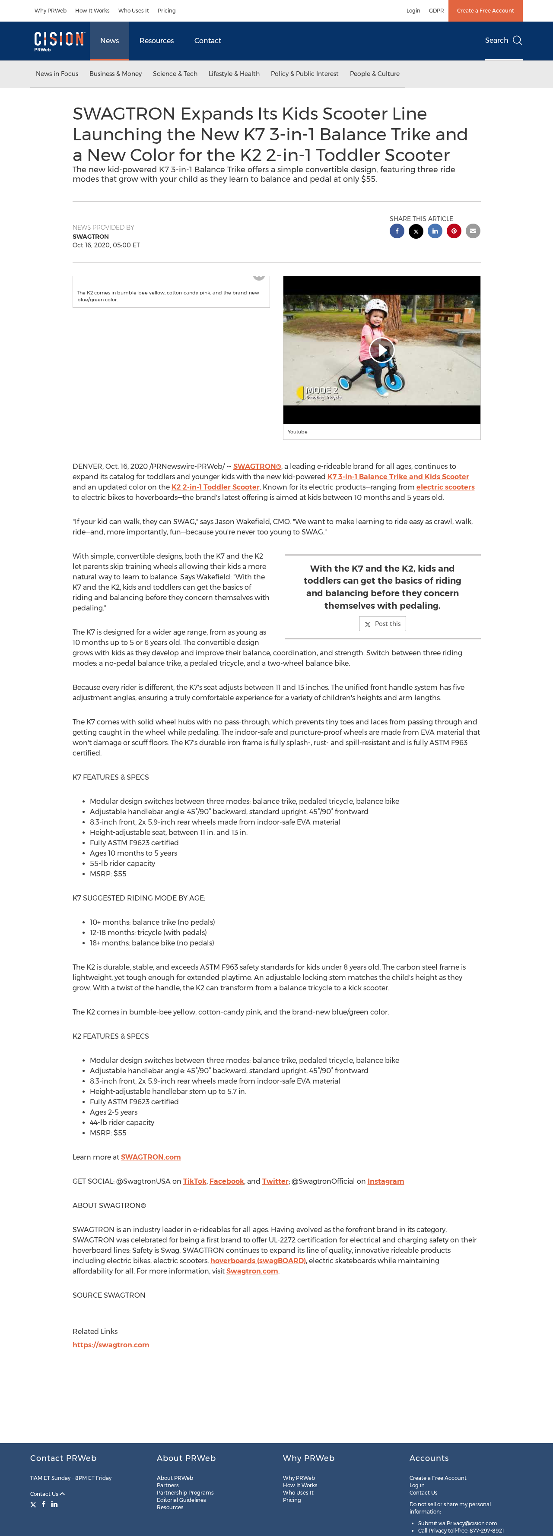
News (109, 41)
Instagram (386, 1181)
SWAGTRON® (257, 466)
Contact (207, 41)
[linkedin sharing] (435, 232)
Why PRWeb (51, 10)
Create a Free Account (485, 10)
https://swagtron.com (111, 1345)
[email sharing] (473, 232)
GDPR (436, 10)
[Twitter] (34, 1504)
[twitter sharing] (416, 232)
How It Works (92, 10)
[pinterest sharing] (454, 232)
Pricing (167, 10)
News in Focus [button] (57, 74)
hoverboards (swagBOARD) (258, 1261)
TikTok (195, 1181)
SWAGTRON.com (151, 1157)
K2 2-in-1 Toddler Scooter (216, 487)
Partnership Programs (185, 1492)
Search (497, 40)
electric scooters (445, 487)
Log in (417, 1485)
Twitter (275, 1181)
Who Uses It (133, 10)
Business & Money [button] (115, 74)
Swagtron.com (252, 1271)
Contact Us (45, 1494)
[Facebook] (44, 1504)
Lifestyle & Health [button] (234, 74)
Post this (387, 624)
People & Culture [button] (375, 74)
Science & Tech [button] (175, 74)
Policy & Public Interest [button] (305, 74)
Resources (157, 41)
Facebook (227, 1181)
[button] (171, 285)
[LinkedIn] (54, 1504)
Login (413, 10)
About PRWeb (175, 1478)
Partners (168, 1485)
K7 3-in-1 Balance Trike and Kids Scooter (398, 477)
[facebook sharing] (397, 232)
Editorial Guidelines (181, 1500)
